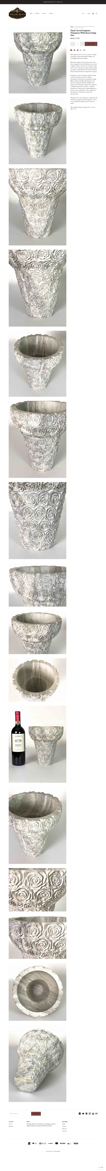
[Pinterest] (86, 1114)
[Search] (96, 14)
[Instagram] (90, 1114)
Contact (51, 13)
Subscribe (36, 1113)
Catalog (37, 13)
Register (11, 1126)
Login (89, 13)
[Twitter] (83, 1114)
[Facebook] (80, 1114)
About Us (44, 13)
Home (31, 13)
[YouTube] (93, 1114)
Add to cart (91, 43)
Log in (10, 1124)
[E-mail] (96, 1114)
